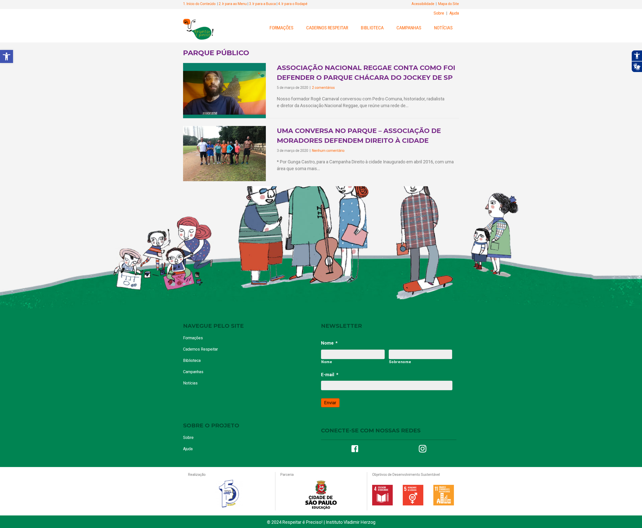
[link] (6, 56)
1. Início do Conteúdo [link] (199, 4)
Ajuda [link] (454, 13)
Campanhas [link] (408, 28)
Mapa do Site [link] (448, 4)
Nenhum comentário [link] (328, 151)
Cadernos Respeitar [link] (327, 28)
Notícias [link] (443, 28)
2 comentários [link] (323, 88)
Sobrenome (400, 362)
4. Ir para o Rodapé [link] (292, 4)
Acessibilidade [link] (423, 4)
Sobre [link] (439, 13)
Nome (329, 343)
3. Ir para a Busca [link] (262, 4)
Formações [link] (281, 28)
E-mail (329, 374)
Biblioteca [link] (372, 28)
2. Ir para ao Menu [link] (233, 4)
